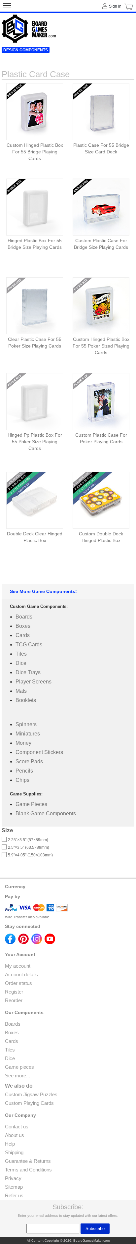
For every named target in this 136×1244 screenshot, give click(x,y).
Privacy (13, 1178)
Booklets (26, 700)
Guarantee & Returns (28, 1161)
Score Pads (29, 761)
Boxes (23, 626)
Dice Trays (28, 672)
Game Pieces (31, 804)
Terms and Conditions (28, 1169)
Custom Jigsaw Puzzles (31, 1094)
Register (14, 992)
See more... (17, 1075)
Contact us (16, 1126)
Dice (21, 663)
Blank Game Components (46, 813)
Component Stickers (39, 752)
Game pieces (19, 1067)
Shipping (14, 1152)
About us (14, 1135)
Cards (23, 635)
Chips (22, 780)
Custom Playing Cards (29, 1103)
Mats (21, 691)
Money (23, 743)
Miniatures (28, 733)
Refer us (14, 1195)
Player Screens (33, 681)
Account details (21, 974)
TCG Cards (29, 644)
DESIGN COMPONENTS (25, 50)
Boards (24, 617)
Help (10, 1144)
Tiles (21, 654)
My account (17, 966)
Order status (18, 983)
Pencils (24, 771)
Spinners (26, 724)
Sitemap (14, 1187)
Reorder (13, 1000)
